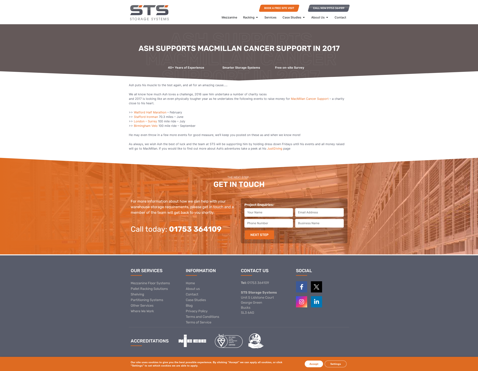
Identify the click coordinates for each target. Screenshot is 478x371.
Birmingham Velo (146, 126)
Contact (192, 294)
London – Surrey (146, 121)
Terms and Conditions (202, 317)
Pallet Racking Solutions (149, 289)
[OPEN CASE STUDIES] (303, 17)
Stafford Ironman (146, 117)
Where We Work (142, 311)
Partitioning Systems (147, 300)
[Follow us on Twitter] (316, 286)
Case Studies (196, 300)
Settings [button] (335, 363)
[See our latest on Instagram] (301, 301)
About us (193, 289)
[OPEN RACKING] (256, 17)
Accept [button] (313, 363)
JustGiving (274, 148)
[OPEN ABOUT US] (327, 17)
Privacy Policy (197, 311)
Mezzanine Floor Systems (150, 283)
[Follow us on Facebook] (301, 286)
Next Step (259, 235)
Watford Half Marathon (150, 112)
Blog (189, 305)
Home (190, 283)
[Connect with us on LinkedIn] (316, 301)
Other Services (142, 305)
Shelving (137, 294)
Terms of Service (198, 322)
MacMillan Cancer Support (310, 99)
